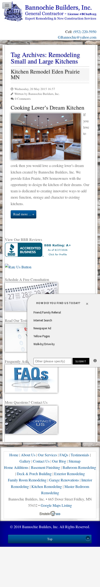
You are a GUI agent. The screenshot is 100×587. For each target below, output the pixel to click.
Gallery (25, 461)
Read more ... (22, 214)
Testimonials (80, 454)
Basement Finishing (45, 467)
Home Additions (16, 467)
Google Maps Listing (56, 505)
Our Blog (59, 461)
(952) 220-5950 (84, 31)
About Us (28, 454)
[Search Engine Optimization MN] (50, 512)
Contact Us (41, 461)
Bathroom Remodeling (79, 467)
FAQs (64, 454)
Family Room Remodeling (27, 479)
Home (13, 454)
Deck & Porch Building (34, 473)
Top (49, 539)
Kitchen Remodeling (46, 486)
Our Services (47, 454)
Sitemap (74, 461)
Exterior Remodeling (69, 473)
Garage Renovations (64, 479)
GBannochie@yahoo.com (77, 37)
